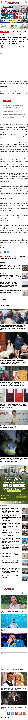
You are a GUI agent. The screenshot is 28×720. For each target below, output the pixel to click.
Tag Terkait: (4, 256)
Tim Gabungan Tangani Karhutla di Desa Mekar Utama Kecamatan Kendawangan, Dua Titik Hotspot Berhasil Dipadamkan (13, 460)
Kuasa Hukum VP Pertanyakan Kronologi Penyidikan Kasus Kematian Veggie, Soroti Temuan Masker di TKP (11, 510)
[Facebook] (5, 252)
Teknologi (22, 34)
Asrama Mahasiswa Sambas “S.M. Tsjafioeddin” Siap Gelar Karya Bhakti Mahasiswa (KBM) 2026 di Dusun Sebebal (11, 570)
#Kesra (16, 256)
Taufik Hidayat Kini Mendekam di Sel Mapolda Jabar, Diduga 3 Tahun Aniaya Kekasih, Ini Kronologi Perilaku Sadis (11, 518)
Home (1, 34)
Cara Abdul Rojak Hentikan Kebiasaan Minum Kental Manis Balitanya (10, 291)
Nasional (11, 34)
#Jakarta (11, 256)
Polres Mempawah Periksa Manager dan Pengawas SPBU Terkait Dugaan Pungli (10, 555)
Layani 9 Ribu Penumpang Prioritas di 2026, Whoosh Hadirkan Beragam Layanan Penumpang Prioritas (14, 116)
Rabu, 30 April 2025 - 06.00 (8, 46)
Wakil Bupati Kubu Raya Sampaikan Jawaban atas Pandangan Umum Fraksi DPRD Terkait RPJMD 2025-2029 (10, 267)
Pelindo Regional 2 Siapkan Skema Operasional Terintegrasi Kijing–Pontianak (11, 547)
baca (21, 46)
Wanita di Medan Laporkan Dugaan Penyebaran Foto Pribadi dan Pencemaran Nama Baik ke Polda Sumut (11, 525)
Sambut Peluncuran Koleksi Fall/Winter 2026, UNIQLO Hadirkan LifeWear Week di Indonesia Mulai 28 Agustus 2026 (14, 105)
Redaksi (3, 718)
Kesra (8, 34)
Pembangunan (16, 34)
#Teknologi (13, 258)
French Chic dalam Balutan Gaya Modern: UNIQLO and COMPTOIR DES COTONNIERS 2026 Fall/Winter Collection (12, 362)
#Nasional (22, 256)
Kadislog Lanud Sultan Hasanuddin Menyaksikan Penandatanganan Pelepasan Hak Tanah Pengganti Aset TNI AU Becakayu (10, 276)
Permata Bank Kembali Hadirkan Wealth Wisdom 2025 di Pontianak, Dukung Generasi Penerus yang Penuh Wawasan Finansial (9, 284)
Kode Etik (9, 718)
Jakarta (4, 34)
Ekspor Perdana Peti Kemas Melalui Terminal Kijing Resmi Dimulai (11, 561)
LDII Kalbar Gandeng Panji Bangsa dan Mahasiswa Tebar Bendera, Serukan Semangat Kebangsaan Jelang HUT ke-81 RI (11, 533)
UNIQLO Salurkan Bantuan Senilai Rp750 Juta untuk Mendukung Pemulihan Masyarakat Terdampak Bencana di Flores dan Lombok (13, 384)
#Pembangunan (5, 258)
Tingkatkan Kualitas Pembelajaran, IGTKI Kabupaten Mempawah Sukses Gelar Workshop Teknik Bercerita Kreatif (11, 540)
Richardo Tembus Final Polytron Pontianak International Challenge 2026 (12, 426)
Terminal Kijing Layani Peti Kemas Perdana (11, 576)
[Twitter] (8, 252)
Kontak (15, 718)
